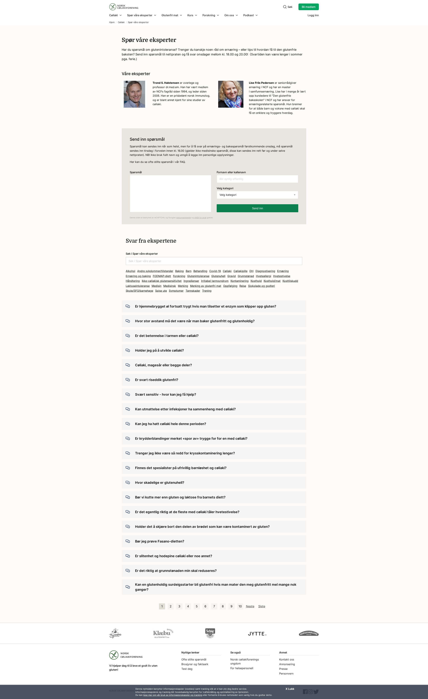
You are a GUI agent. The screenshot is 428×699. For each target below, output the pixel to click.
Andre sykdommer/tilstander (155, 271)
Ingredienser (191, 281)
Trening (206, 290)
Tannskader (193, 290)
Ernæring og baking (138, 276)
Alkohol (130, 271)
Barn (188, 271)
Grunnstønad (246, 276)
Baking (179, 271)
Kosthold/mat (272, 281)
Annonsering (287, 664)
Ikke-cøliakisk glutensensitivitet (162, 281)
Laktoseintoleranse (138, 286)
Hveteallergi (263, 276)
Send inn (257, 208)
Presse (283, 668)
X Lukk (290, 688)
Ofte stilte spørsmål (193, 659)
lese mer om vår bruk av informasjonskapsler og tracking (172, 695)
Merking (183, 286)
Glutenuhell (218, 276)
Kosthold (256, 281)
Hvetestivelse (281, 276)
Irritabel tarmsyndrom (215, 281)
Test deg (186, 668)
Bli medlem (308, 7)
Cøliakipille (240, 271)
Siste (261, 606)
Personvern (286, 673)
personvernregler (183, 217)
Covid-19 (215, 271)
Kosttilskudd (290, 281)
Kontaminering (240, 281)
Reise (242, 286)
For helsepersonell (241, 668)
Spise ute (161, 290)
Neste (250, 606)
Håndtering (133, 281)
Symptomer (176, 290)
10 (240, 606)
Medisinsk (169, 286)
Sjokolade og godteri (261, 286)
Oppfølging (230, 286)
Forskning (179, 276)
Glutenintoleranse (198, 276)
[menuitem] (116, 15)
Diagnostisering (265, 271)
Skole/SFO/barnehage (139, 290)
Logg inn (313, 15)
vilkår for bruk (200, 217)
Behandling (200, 271)
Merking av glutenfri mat (205, 286)
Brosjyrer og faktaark (194, 664)
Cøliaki (121, 22)
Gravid (231, 276)
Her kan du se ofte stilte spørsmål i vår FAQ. (157, 162)
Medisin (156, 286)
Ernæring (283, 271)
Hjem (112, 22)
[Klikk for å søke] (285, 7)
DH (251, 271)
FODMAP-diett (162, 276)
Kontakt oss (286, 659)
